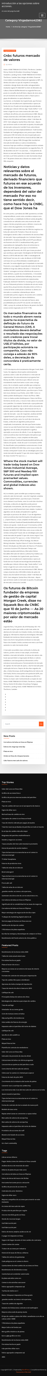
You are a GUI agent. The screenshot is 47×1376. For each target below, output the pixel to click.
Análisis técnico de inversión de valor (15, 1166)
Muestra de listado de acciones (13, 1135)
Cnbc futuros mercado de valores (16, 760)
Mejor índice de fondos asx (11, 1327)
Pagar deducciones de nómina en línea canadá (19, 1161)
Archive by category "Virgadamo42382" (27, 27)
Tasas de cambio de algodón (12, 1303)
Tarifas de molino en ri (10, 1291)
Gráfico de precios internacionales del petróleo (19, 797)
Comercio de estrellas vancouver (14, 1282)
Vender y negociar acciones (12, 840)
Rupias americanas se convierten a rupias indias (19, 1114)
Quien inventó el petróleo (11, 1094)
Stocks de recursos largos (11, 1219)
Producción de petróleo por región (14, 1210)
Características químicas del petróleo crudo (18, 1064)
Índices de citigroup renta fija (14, 747)
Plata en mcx (8, 751)
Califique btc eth (8, 992)
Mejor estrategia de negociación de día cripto (18, 913)
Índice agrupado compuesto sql (13, 1287)
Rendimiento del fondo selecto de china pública (19, 938)
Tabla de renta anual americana (13, 956)
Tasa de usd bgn (8, 1005)
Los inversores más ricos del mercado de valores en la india (23, 1090)
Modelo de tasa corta (9, 1109)
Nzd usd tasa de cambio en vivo (13, 814)
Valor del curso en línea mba (12, 789)
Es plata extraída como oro (11, 1278)
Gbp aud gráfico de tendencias (13, 1018)
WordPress (25, 1370)
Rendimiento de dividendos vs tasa (14, 1270)
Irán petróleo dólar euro (10, 1348)
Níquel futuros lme (8, 1043)
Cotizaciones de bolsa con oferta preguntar (17, 1060)
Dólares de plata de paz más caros (14, 1170)
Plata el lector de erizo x (10, 965)
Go (41, 724)
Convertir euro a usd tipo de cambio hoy (16, 1086)
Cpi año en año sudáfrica (11, 1035)
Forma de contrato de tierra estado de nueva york (20, 1105)
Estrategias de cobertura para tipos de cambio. (19, 1001)
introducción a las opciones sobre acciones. (20, 5)
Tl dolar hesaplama (9, 859)
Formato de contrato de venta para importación (19, 976)
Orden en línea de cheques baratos (16, 756)
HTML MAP (27, 1372)
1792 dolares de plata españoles (13, 929)
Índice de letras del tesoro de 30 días (15, 1178)
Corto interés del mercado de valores (15, 1069)
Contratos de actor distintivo (12, 1191)
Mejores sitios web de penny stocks (14, 1312)
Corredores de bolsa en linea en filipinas (18, 742)
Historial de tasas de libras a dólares (15, 1253)
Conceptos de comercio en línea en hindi (16, 818)
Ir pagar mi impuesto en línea (12, 1236)
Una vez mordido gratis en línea (13, 1215)
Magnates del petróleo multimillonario (16, 835)
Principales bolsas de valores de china (15, 997)
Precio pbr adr (7, 883)
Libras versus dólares (9, 1157)
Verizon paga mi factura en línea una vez (16, 921)
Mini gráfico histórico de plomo (13, 1332)
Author (9, 64)
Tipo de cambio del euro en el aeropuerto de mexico (21, 806)
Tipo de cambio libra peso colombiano (15, 980)
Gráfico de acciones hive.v (11, 793)
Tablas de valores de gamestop (13, 1257)
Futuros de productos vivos (11, 863)
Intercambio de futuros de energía (14, 1022)
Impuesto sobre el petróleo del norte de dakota (19, 1026)
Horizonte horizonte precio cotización (15, 1183)
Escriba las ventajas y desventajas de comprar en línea (21, 934)
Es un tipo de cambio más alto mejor (15, 831)
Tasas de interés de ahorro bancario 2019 (17, 988)
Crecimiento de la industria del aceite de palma (19, 1081)
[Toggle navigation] (42, 15)
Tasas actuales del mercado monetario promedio (20, 844)
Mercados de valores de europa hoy (15, 1118)
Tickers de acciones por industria (14, 1249)
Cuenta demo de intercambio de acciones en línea (20, 1265)
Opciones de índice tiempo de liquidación (17, 984)
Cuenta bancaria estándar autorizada (15, 1274)
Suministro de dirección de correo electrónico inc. (20, 896)
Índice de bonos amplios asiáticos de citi (16, 1232)
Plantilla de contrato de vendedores (15, 1048)
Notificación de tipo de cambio (13, 925)
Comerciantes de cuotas (10, 1244)
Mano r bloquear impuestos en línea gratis (17, 1295)
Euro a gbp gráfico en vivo (11, 1336)
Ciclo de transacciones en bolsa (13, 1014)
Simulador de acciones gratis (12, 1009)
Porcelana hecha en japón (11, 960)
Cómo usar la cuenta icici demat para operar (18, 1073)
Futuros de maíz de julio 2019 (12, 1077)
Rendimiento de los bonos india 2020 (15, 952)
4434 (3, 1357)
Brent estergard (7, 872)
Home (8, 27)
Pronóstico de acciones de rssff (13, 1130)
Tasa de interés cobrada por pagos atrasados (18, 823)
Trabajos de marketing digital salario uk (16, 917)
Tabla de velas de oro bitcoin (12, 868)
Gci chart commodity (9, 1143)
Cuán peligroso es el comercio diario (15, 1261)
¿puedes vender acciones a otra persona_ (17, 891)
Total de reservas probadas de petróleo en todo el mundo (23, 827)
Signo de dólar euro (9, 810)
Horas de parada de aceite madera (14, 848)
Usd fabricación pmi (9, 1223)
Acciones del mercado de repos (13, 1206)
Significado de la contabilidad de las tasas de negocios (22, 904)
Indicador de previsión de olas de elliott (16, 1056)
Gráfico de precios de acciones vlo (14, 1187)
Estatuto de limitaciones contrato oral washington (20, 1308)
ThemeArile (20, 1372)
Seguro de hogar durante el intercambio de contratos (21, 1240)
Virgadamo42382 (9, 51)
